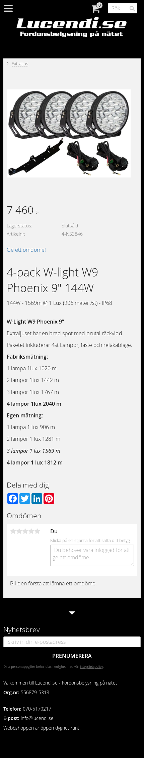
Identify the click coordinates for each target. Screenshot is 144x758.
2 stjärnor (19, 531)
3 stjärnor (25, 531)
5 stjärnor (37, 531)
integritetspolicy (91, 666)
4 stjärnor (31, 531)
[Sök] (132, 9)
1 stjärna (13, 531)
